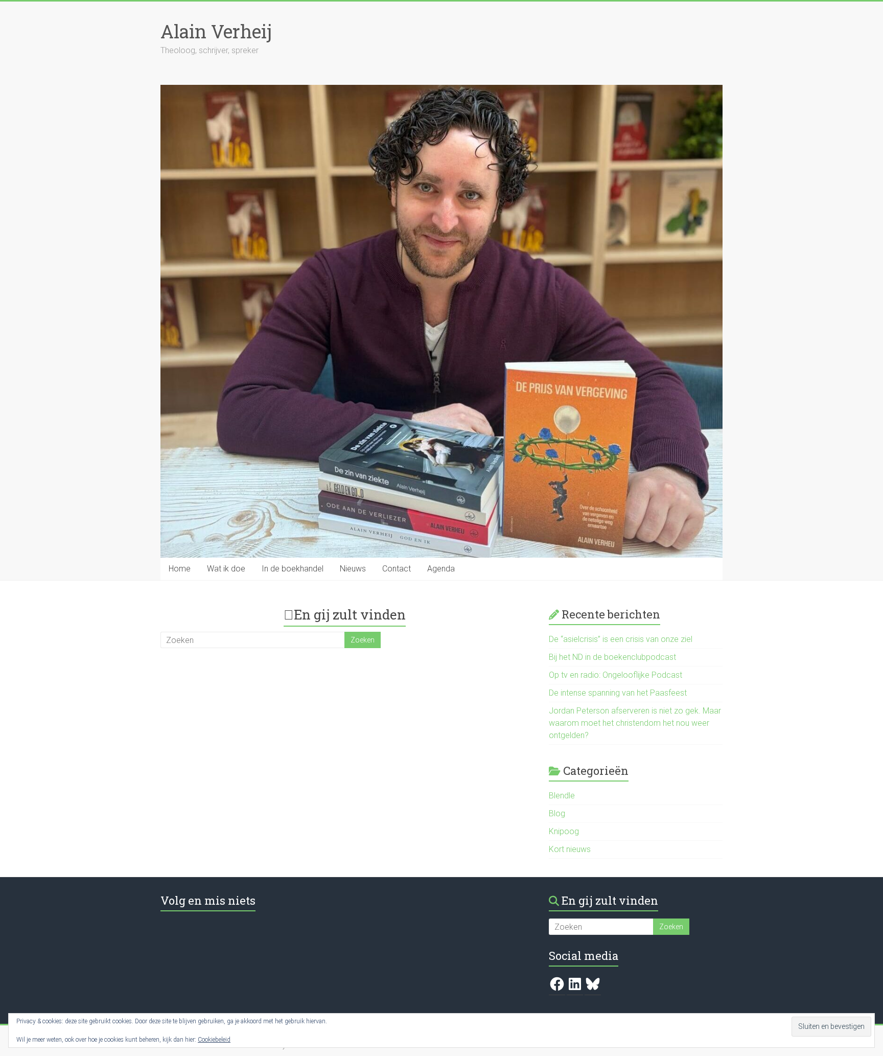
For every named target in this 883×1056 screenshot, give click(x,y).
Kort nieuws (570, 849)
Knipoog (564, 831)
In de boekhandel (292, 568)
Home (180, 568)
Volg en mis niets (207, 900)
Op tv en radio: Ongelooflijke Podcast (615, 675)
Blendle (562, 795)
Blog (557, 813)
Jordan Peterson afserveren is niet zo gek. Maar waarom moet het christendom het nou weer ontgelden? (635, 723)
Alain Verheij (216, 31)
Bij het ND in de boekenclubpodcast (612, 657)
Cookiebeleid (214, 1039)
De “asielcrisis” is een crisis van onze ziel (620, 639)
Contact (396, 568)
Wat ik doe (226, 568)
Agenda (441, 568)
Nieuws (353, 568)
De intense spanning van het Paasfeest (618, 693)
